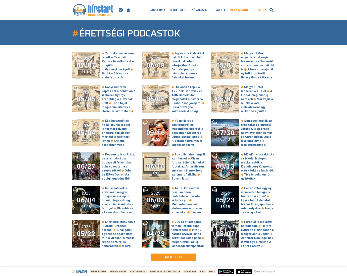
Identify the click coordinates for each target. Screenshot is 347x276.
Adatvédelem (138, 271)
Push (212, 271)
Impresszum (98, 271)
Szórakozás (199, 10)
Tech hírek (177, 10)
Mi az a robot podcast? (248, 10)
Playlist (219, 10)
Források (190, 271)
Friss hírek (157, 10)
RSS (202, 271)
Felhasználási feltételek (165, 271)
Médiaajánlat (118, 271)
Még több (173, 257)
